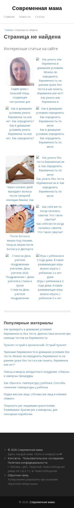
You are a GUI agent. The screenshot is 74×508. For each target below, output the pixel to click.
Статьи (39, 17)
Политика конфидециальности (27, 462)
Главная (9, 17)
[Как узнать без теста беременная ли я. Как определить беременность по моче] (50, 174)
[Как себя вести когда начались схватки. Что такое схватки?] (50, 219)
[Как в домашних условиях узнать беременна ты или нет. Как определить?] (20, 121)
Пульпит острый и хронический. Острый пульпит (35, 345)
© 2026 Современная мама (25, 450)
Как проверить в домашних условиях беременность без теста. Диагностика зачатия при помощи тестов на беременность (37, 333)
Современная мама (37, 8)
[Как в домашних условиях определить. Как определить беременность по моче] (50, 125)
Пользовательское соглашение (43, 458)
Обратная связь (18, 475)
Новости (24, 17)
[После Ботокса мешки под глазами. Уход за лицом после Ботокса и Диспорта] (20, 232)
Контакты (14, 458)
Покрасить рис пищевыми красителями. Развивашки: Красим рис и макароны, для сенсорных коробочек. (30, 410)
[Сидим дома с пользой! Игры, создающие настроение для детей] (20, 84)
